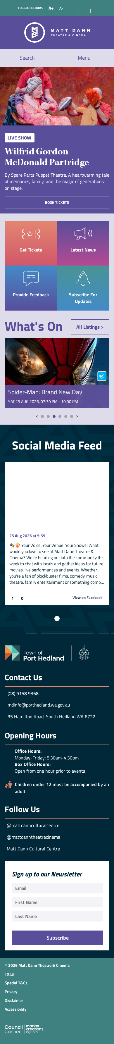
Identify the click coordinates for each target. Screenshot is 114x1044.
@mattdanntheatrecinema (33, 836)
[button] (42, 416)
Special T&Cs (16, 983)
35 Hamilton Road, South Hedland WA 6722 (51, 716)
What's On (34, 326)
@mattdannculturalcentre (33, 825)
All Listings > (90, 327)
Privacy (11, 991)
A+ (51, 8)
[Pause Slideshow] (57, 618)
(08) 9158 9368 (23, 693)
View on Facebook (87, 597)
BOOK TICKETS (57, 202)
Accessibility (15, 1009)
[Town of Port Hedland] (47, 652)
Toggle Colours (30, 8)
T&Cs (9, 974)
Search (27, 58)
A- (61, 8)
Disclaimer (14, 1000)
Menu (84, 58)
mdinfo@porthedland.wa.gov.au (39, 704)
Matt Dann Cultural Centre (33, 848)
